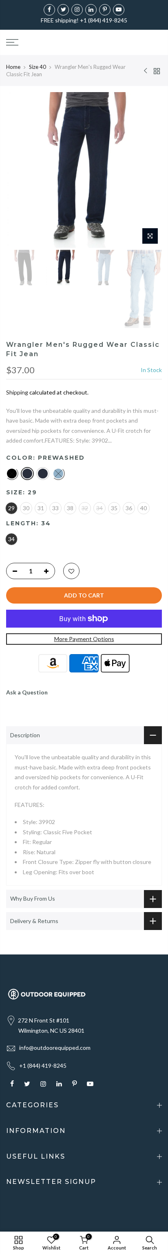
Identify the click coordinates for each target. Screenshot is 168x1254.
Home (13, 67)
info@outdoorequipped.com (55, 1047)
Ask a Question (27, 692)
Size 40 (37, 67)
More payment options (84, 638)
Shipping (17, 392)
